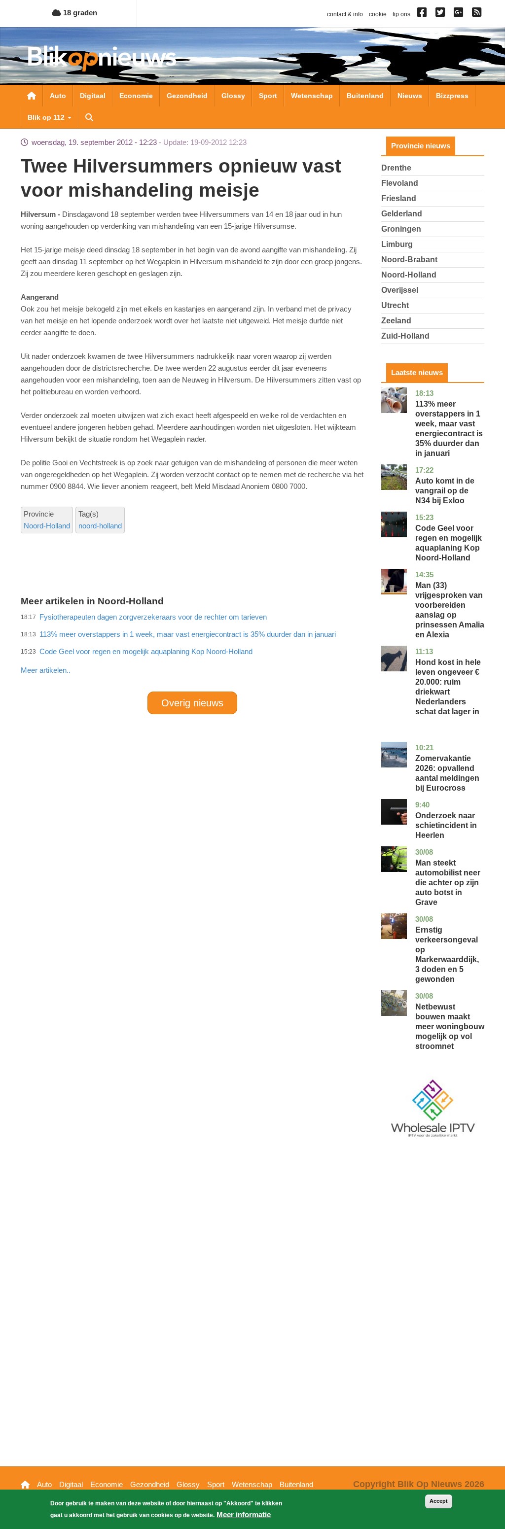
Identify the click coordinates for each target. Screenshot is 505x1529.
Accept (439, 1501)
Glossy (233, 96)
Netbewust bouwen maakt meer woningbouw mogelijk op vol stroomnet (449, 1026)
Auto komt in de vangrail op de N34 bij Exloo (444, 491)
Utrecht (395, 305)
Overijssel (399, 290)
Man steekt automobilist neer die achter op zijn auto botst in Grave (447, 882)
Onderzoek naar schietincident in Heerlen (446, 825)
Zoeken (89, 117)
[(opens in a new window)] (423, 14)
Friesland (398, 198)
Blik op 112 (47, 117)
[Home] (102, 58)
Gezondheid (187, 96)
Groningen (401, 229)
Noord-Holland (47, 525)
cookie (378, 14)
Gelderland (401, 213)
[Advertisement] (200, 649)
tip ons (401, 14)
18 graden (79, 12)
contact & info (345, 14)
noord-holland (100, 525)
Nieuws (409, 96)
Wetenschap (312, 96)
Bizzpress (452, 96)
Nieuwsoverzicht (31, 95)
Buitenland (365, 96)
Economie (136, 96)
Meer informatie (243, 1514)
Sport (268, 96)
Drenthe (396, 168)
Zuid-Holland (405, 336)
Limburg (397, 244)
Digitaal (93, 96)
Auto (58, 96)
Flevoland (399, 183)
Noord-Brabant (409, 259)
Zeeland (396, 320)
